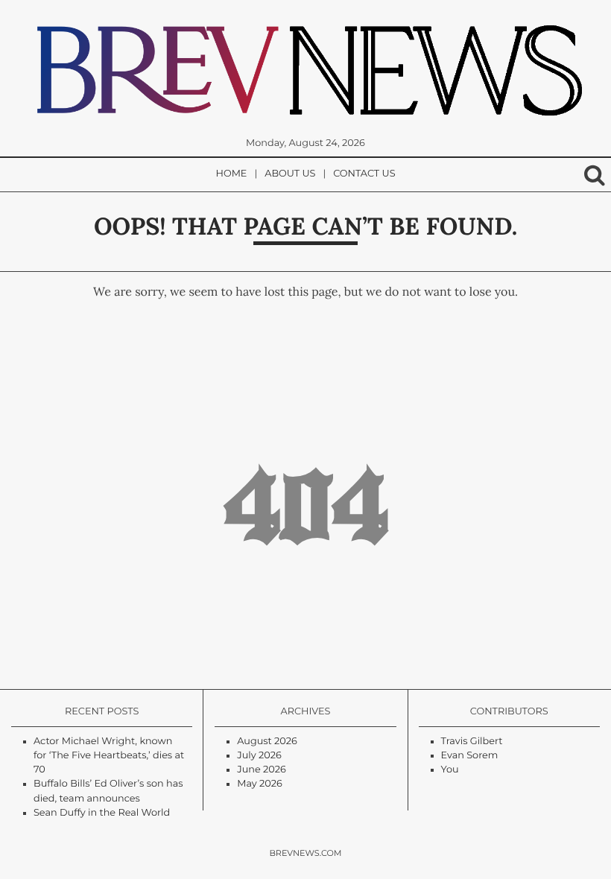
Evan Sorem (469, 755)
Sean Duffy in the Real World (102, 813)
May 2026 (259, 784)
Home (231, 174)
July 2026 (259, 755)
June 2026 (261, 769)
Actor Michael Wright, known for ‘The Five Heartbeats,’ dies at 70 (109, 755)
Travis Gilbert (472, 741)
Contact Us (364, 174)
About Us (290, 174)
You (450, 769)
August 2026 (267, 741)
